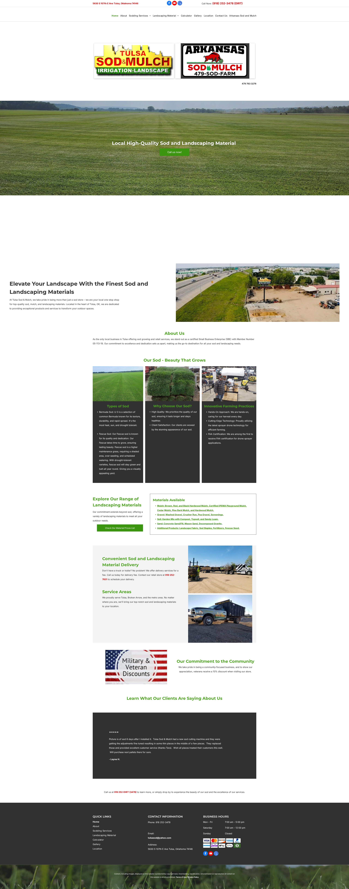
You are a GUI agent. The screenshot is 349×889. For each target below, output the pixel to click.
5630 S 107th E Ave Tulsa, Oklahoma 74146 (115, 3)
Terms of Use (181, 877)
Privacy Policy (193, 877)
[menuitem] (114, 15)
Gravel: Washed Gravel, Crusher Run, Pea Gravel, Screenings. (190, 514)
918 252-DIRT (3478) (125, 792)
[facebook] (169, 3)
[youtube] (174, 3)
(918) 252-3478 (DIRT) (227, 3)
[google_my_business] (179, 3)
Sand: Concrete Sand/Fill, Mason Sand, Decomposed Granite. (189, 523)
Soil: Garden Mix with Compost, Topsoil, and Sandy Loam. (188, 519)
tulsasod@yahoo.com (159, 837)
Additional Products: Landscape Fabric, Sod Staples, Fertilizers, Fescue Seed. (198, 528)
